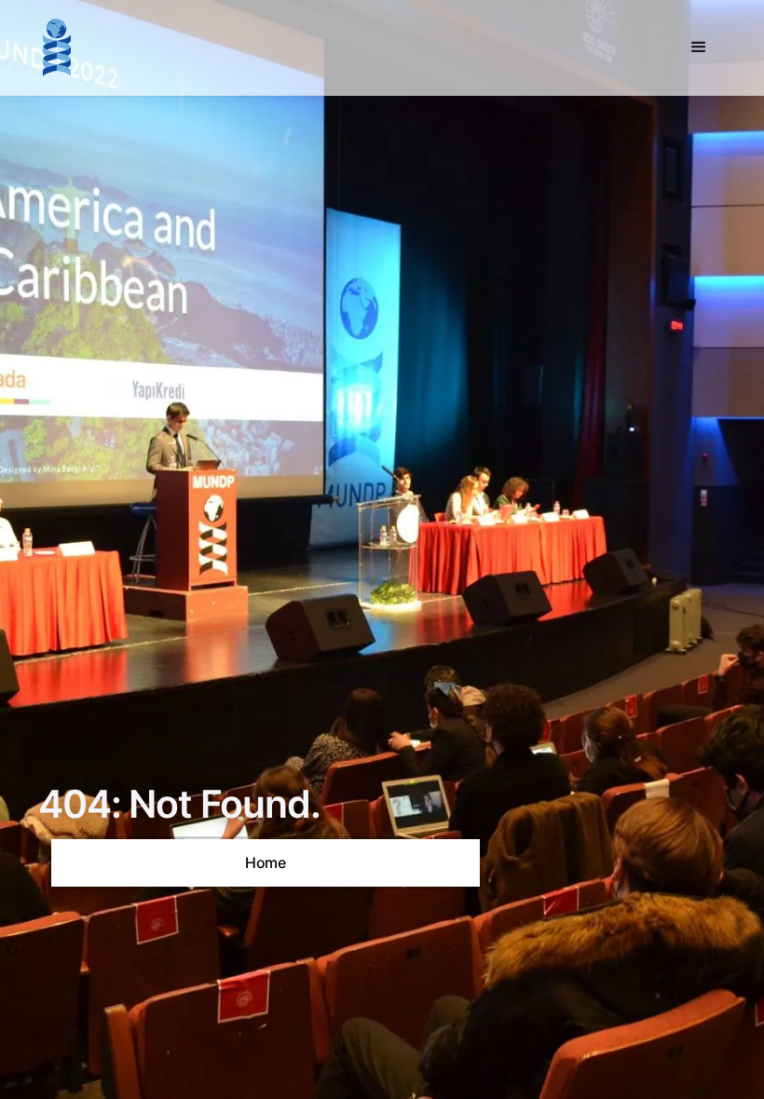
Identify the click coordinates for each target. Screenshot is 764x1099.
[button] (698, 47)
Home (265, 862)
